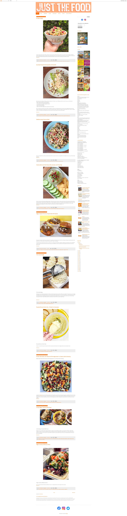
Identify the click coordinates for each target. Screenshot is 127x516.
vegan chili (62, 249)
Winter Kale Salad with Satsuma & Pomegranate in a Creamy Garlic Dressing (53, 356)
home (37, 13)
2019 (79, 256)
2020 (79, 255)
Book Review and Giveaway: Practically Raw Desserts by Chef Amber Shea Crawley (85, 211)
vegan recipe (57, 161)
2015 (79, 261)
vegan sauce (62, 208)
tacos (52, 489)
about (41, 13)
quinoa (45, 161)
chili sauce (54, 249)
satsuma (51, 402)
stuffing (59, 438)
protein (49, 208)
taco (50, 489)
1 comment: (48, 248)
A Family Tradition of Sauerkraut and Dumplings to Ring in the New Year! (85, 229)
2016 (79, 260)
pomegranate (46, 402)
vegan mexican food (56, 489)
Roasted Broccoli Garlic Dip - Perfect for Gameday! (47, 307)
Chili (38, 249)
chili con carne (44, 249)
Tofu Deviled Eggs (40, 254)
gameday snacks (40, 303)
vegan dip (48, 351)
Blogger (67, 513)
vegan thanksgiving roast (39, 439)
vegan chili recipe (66, 249)
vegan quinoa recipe (53, 161)
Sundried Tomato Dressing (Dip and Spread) (46, 64)
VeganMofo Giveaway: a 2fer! (85, 234)
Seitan (57, 438)
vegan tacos (63, 489)
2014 (79, 262)
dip (40, 351)
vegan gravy (66, 438)
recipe (51, 208)
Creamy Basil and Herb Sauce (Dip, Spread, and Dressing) (49, 165)
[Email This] (52, 59)
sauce (56, 208)
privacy (59, 13)
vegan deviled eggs (46, 303)
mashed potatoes (54, 438)
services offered (68, 13)
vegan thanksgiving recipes (71, 438)
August (80, 243)
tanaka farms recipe (54, 402)
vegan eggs (49, 303)
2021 (79, 254)
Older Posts (73, 492)
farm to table (39, 402)
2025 (79, 242)
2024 (79, 250)
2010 (79, 267)
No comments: (48, 114)
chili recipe (51, 249)
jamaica (41, 489)
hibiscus (39, 489)
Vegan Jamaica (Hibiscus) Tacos (43, 444)
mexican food (43, 489)
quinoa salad (48, 161)
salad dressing (53, 208)
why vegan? (54, 13)
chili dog (47, 249)
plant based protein (46, 208)
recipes (50, 13)
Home (54, 492)
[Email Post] (51, 114)
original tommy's (58, 249)
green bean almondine (49, 438)
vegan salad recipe (61, 161)
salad (49, 402)
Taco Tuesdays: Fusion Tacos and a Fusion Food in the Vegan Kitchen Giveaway (85, 204)
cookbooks (45, 13)
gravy (46, 438)
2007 (79, 271)
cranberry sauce (44, 438)
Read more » (37, 57)
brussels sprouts (40, 438)
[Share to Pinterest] (56, 59)
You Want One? (80, 199)
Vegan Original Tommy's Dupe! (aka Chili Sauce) (47, 213)
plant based (43, 161)
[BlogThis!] (53, 59)
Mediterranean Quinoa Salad (42, 119)
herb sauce (39, 208)
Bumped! (83, 216)
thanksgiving (61, 438)
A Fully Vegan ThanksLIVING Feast (43, 407)
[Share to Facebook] (55, 59)
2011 (79, 266)
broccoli (39, 351)
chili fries (49, 249)
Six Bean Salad (39, 18)
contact (63, 13)
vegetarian (43, 439)
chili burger (41, 249)
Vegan (50, 161)
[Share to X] (54, 59)
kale (41, 402)
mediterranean (40, 161)
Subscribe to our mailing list (83, 23)
